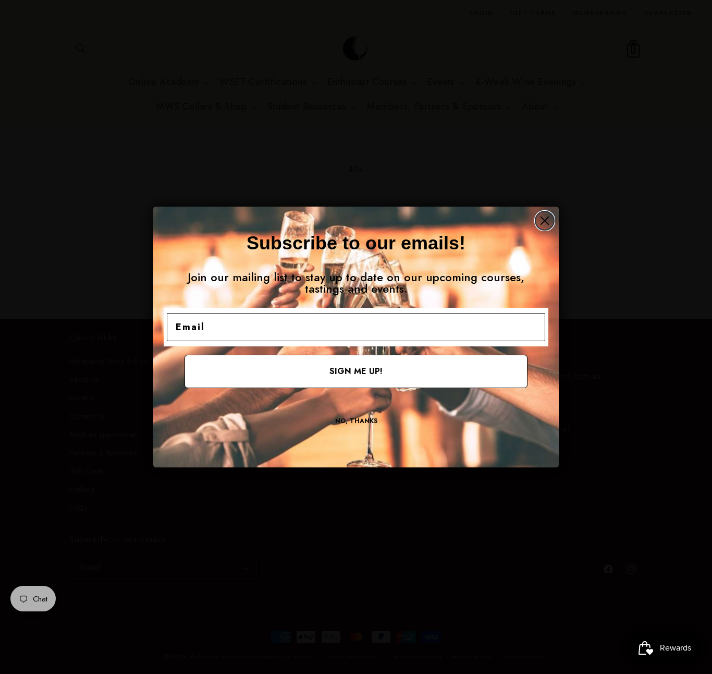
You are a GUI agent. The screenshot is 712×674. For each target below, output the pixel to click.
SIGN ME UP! (356, 371)
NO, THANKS (356, 421)
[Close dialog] (544, 220)
